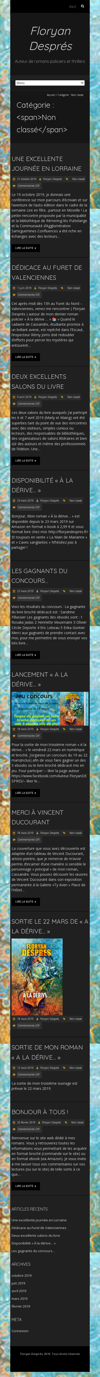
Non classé (78, 179)
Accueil (51, 95)
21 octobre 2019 (26, 179)
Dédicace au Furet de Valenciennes (39, 1227)
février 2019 (21, 1306)
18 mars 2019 (25, 729)
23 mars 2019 (25, 591)
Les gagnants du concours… (33, 1251)
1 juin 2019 (24, 288)
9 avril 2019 (24, 397)
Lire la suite (24, 248)
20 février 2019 (25, 1122)
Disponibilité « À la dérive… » (34, 1243)
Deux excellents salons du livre (36, 1235)
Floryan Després (52, 179)
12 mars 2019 (25, 1068)
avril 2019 (19, 1291)
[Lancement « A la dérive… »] (50, 694)
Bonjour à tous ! (40, 1112)
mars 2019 (19, 1298)
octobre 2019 (22, 1275)
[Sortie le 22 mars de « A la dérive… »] (37, 941)
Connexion (20, 1331)
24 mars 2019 (25, 500)
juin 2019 (18, 1283)
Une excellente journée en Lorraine (39, 1220)
